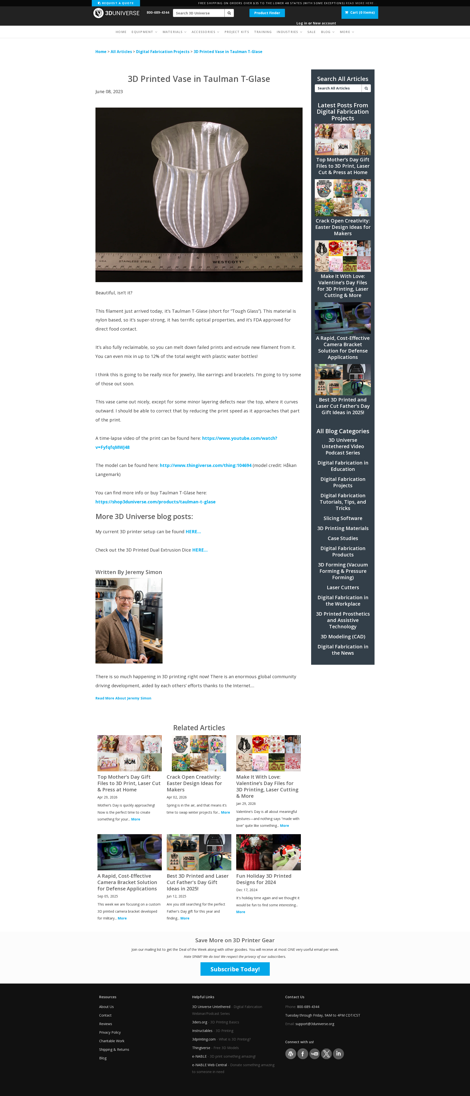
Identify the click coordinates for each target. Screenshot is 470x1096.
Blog (102, 1058)
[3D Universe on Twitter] (326, 1053)
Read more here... (361, 3)
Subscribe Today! (235, 969)
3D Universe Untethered (211, 1006)
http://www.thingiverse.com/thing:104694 (205, 465)
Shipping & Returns (114, 1049)
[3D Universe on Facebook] (302, 1053)
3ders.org (199, 1022)
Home (100, 51)
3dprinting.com (204, 1039)
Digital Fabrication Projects (162, 51)
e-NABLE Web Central (209, 1065)
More (135, 819)
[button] (229, 13)
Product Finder (267, 13)
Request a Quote (117, 3)
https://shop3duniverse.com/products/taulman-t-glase (155, 502)
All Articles (121, 51)
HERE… (193, 531)
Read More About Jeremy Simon (123, 698)
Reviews (105, 1023)
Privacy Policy (110, 1032)
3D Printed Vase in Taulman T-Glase (228, 51)
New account (324, 23)
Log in (301, 23)
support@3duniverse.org (314, 1023)
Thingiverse (201, 1047)
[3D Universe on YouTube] (314, 1053)
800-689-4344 (158, 12)
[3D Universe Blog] (290, 1053)
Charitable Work (111, 1041)
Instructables (202, 1030)
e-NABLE (199, 1056)
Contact (105, 1015)
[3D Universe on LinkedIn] (338, 1053)
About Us (106, 1006)
